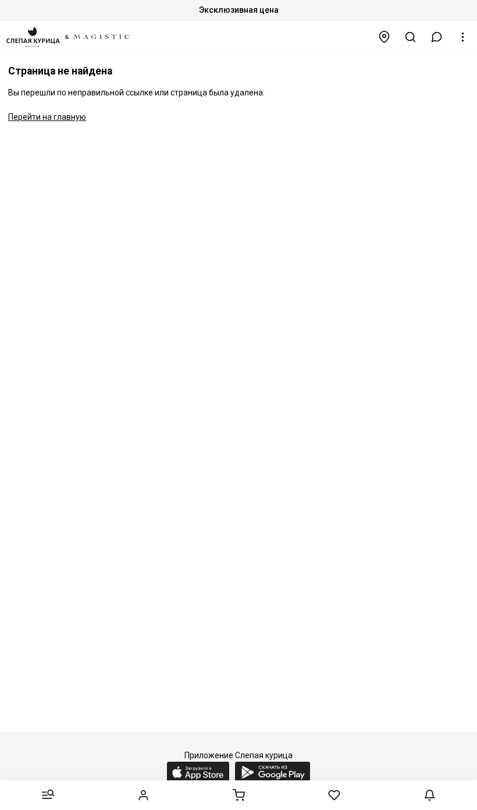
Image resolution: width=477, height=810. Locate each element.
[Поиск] (410, 37)
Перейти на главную (47, 117)
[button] (437, 37)
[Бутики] (384, 37)
